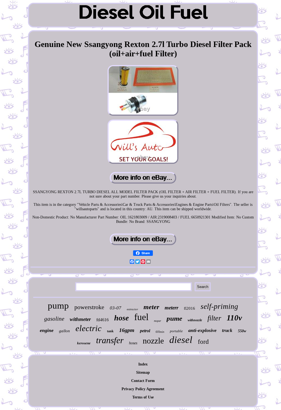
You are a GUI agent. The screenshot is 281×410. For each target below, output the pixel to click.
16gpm (126, 330)
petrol (145, 330)
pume (174, 318)
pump (58, 306)
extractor (132, 309)
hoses (133, 343)
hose (121, 318)
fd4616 (102, 319)
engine (47, 330)
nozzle (153, 340)
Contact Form (143, 381)
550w (242, 331)
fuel (141, 317)
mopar (157, 320)
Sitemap (143, 372)
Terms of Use (143, 397)
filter (214, 318)
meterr (171, 308)
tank (110, 331)
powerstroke (89, 307)
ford (203, 341)
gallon (64, 331)
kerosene (84, 343)
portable (176, 331)
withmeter (80, 319)
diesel (180, 339)
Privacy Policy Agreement (143, 389)
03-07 (115, 308)
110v (234, 317)
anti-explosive (202, 330)
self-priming (219, 306)
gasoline (54, 318)
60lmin (160, 331)
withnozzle (195, 320)
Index (143, 364)
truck (227, 330)
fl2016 (189, 308)
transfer (109, 340)
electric (88, 328)
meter (151, 307)
